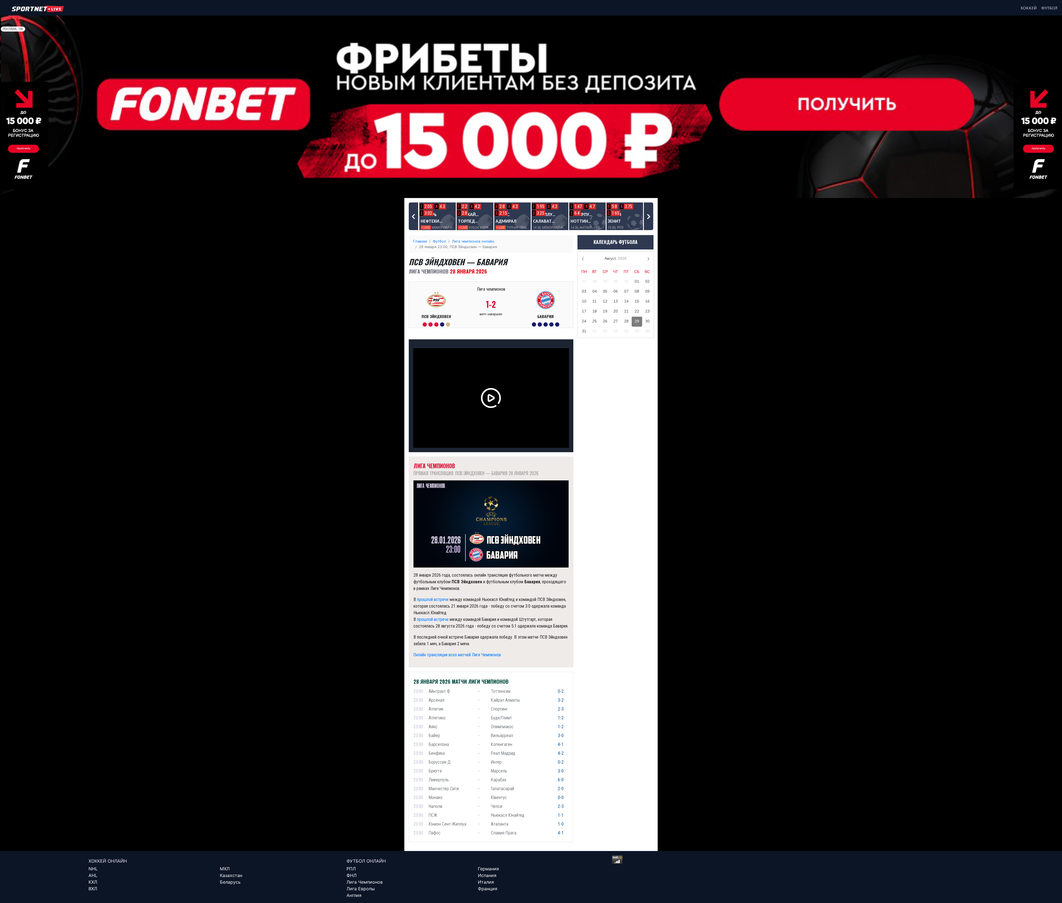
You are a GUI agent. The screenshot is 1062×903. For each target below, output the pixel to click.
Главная (420, 241)
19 (605, 311)
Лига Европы (361, 888)
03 (584, 291)
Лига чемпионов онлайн (473, 241)
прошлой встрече (433, 599)
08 (637, 291)
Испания (487, 875)
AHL (92, 875)
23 (647, 311)
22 (637, 311)
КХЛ (92, 882)
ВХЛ (92, 888)
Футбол (1049, 8)
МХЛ (225, 868)
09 (647, 291)
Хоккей (1029, 8)
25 (594, 321)
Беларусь (230, 882)
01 (637, 281)
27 (584, 281)
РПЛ (351, 868)
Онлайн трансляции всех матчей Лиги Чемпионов (457, 654)
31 (626, 281)
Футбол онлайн (366, 861)
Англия (354, 895)
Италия (486, 882)
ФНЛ (351, 875)
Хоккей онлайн (107, 861)
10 (584, 301)
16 (647, 301)
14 (626, 301)
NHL (93, 868)
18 (594, 311)
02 (647, 281)
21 (626, 311)
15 (637, 301)
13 (615, 301)
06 (615, 291)
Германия (488, 868)
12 (605, 301)
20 (615, 311)
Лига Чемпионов (365, 882)
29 (605, 281)
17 (584, 311)
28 (594, 281)
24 (584, 321)
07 (626, 291)
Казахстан (231, 875)
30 (615, 281)
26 (605, 321)
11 (594, 301)
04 (594, 291)
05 (605, 291)
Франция (487, 888)
